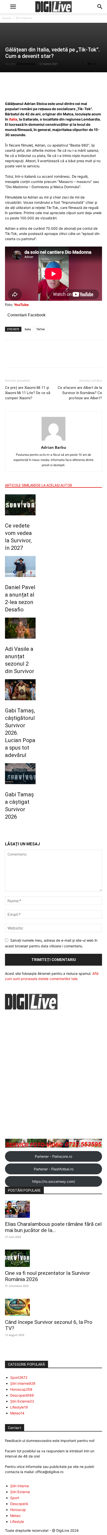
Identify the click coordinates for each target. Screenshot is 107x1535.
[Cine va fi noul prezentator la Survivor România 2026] (53, 1258)
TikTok (40, 329)
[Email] (60, 357)
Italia (13, 119)
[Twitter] (37, 357)
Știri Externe (20, 1492)
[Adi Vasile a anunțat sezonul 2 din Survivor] (20, 628)
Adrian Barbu (26, 64)
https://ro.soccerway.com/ (53, 1181)
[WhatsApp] (49, 357)
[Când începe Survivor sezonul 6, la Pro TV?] (53, 1307)
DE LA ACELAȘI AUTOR (54, 485)
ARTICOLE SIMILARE (21, 485)
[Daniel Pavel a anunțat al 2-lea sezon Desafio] (20, 566)
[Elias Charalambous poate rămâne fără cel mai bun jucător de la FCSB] (53, 1209)
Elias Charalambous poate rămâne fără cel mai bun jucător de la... (53, 1227)
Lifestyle (17, 1521)
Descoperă (19, 1504)
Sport (14, 1498)
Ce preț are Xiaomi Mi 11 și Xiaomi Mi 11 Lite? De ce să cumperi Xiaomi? (27, 392)
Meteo (15, 1515)
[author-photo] (53, 440)
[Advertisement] (53, 1075)
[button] (13, 6)
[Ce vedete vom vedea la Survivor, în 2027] (20, 504)
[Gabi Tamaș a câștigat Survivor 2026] (20, 773)
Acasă (6, 18)
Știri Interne (24, 18)
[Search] (100, 6)
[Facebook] (26, 357)
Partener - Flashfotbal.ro (53, 1169)
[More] (69, 89)
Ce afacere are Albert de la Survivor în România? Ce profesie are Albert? (80, 392)
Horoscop (18, 1510)
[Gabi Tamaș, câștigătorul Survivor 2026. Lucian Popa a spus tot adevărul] (20, 689)
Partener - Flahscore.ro (53, 1156)
